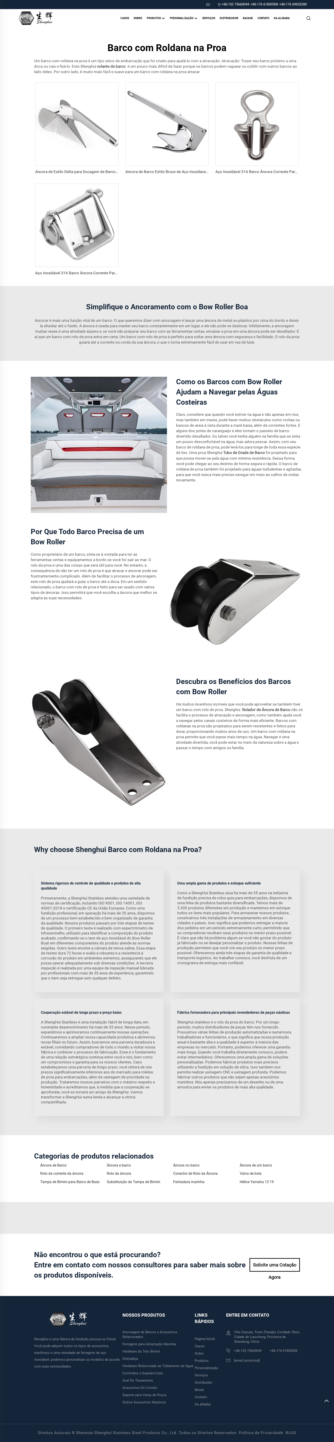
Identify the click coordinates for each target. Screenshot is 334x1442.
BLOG (291, 1432)
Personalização (182, 18)
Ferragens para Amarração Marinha (149, 1344)
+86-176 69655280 (293, 4)
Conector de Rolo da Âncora (195, 1173)
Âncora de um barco (256, 1165)
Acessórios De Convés (139, 1388)
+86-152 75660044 (235, 4)
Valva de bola (251, 1173)
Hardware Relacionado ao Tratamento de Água (157, 1366)
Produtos (154, 18)
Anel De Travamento (137, 1380)
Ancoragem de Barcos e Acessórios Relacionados (149, 1334)
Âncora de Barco (53, 1165)
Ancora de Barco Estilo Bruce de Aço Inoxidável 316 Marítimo (178, 171)
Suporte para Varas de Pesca (144, 1395)
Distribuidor (229, 18)
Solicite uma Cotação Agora (274, 1267)
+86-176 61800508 (264, 4)
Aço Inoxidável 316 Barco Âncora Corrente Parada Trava (83, 273)
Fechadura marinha (188, 1182)
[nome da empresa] (35, 18)
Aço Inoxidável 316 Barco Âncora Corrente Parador (259, 171)
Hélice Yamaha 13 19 (257, 1182)
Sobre (138, 18)
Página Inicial (205, 1339)
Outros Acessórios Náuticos (144, 1402)
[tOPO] (326, 1402)
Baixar (248, 18)
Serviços (208, 18)
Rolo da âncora (119, 1173)
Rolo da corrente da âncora (61, 1173)
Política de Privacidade (261, 1432)
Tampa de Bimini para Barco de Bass (70, 1182)
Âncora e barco (119, 1165)
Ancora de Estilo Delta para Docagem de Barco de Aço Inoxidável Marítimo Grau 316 (107, 171)
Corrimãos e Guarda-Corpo (142, 1373)
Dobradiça (130, 1359)
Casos (124, 18)
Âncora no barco (186, 1165)
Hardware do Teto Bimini (141, 1351)
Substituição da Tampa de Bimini (133, 1182)
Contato (263, 18)
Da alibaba (282, 18)
